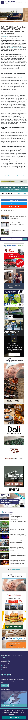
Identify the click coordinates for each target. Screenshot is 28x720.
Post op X (14, 203)
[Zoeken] (25, 239)
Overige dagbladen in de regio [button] (8, 705)
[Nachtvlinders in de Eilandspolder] (4, 524)
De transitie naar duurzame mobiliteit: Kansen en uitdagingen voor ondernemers (18, 216)
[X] (5, 674)
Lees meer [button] (11, 714)
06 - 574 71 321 (19, 193)
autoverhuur (13, 173)
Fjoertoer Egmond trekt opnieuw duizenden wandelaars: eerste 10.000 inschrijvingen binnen (17, 562)
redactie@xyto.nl (6, 667)
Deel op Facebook (15, 200)
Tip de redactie (15, 206)
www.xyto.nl (6, 669)
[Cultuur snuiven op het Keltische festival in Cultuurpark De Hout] (4, 530)
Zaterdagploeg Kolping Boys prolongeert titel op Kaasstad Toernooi (17, 549)
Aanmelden (5, 685)
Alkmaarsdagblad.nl (10, 1)
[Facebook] (2, 674)
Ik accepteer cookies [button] (14, 717)
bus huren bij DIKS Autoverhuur (15, 47)
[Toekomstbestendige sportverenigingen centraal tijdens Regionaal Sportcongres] (4, 556)
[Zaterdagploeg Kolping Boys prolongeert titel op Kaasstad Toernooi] (4, 550)
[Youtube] (7, 674)
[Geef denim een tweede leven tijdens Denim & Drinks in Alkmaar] (4, 543)
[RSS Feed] (10, 674)
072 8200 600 (6, 665)
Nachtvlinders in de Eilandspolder (18, 521)
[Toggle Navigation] (25, 3)
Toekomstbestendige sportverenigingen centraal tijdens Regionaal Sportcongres (18, 555)
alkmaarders (5, 173)
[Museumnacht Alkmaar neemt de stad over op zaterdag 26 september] (4, 537)
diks (9, 173)
